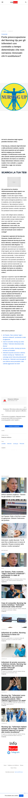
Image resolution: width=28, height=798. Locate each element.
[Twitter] (9, 137)
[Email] (12, 137)
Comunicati (10, 31)
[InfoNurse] (14, 2)
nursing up (15, 443)
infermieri (9, 443)
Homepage (3, 31)
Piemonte (22, 443)
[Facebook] (2, 137)
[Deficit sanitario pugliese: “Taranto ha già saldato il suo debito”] (14, 485)
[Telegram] (6, 137)
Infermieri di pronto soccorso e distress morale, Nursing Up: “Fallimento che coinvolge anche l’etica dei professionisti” (14, 355)
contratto (3, 443)
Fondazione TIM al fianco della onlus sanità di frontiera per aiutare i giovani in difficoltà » (15, 409)
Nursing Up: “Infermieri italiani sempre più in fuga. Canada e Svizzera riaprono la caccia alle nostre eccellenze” (14, 729)
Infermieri (4, 599)
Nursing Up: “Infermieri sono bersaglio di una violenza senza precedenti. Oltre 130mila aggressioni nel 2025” (14, 361)
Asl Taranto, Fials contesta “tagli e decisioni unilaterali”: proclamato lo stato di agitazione (14, 337)
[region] (14, 16)
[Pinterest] (11, 137)
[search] (26, 2)
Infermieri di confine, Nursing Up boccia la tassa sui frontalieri (13, 634)
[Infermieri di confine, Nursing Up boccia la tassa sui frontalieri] (14, 621)
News (2, 568)
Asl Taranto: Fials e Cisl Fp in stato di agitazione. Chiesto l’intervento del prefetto (13, 518)
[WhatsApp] (7, 137)
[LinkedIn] (4, 137)
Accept (21, 795)
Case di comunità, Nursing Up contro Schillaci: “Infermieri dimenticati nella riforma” (13, 344)
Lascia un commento (14, 426)
